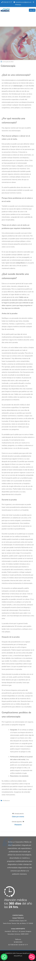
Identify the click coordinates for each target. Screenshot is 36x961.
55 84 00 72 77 (7, 2)
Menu (31, 10)
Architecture (6, 800)
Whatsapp (18, 5)
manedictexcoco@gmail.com (23, 2)
